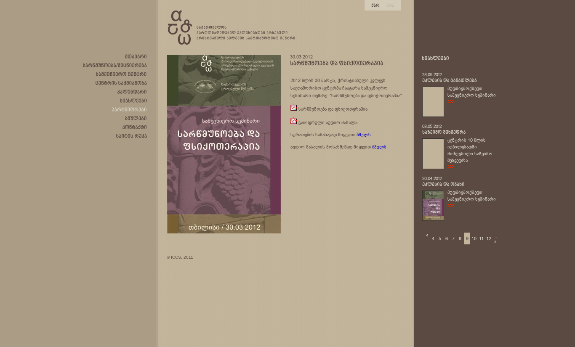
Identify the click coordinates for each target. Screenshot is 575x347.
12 (488, 238)
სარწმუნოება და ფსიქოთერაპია (332, 109)
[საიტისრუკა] (131, 136)
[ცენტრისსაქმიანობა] (121, 83)
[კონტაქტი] (134, 127)
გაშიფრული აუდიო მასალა (327, 122)
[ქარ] (375, 5)
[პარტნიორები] (129, 109)
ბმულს (364, 135)
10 (474, 238)
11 (481, 238)
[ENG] (390, 5)
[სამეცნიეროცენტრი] (121, 74)
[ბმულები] (136, 118)
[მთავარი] (136, 56)
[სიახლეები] (133, 100)
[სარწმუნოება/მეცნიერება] (115, 65)
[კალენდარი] (132, 92)
